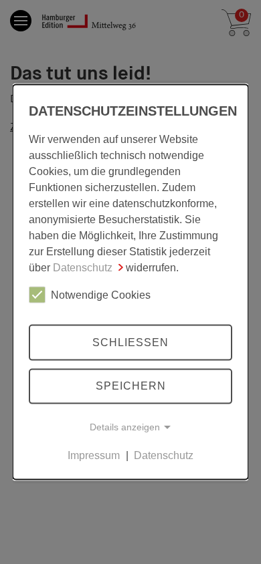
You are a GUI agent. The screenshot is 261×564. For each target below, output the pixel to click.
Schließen (130, 341)
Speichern (131, 386)
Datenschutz (82, 267)
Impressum (94, 455)
